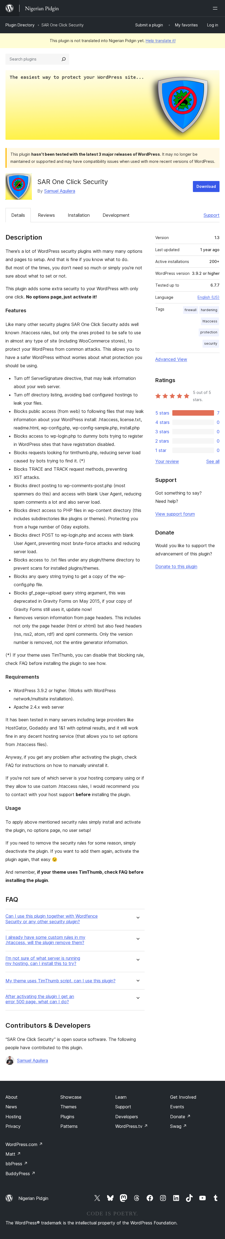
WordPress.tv (131, 1126)
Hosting (13, 1116)
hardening (209, 310)
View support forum (175, 514)
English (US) (209, 297)
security (210, 343)
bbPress (16, 1163)
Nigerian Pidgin (33, 1198)
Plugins (67, 1116)
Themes (68, 1106)
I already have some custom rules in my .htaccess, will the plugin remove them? (45, 940)
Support (212, 215)
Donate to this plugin (176, 566)
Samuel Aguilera (59, 191)
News (11, 1106)
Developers (126, 1116)
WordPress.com (24, 1144)
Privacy (13, 1126)
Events (177, 1106)
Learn (120, 1097)
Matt (13, 1154)
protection (208, 332)
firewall (190, 310)
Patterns (69, 1126)
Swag (178, 1126)
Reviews (46, 215)
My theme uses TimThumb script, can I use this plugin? (60, 980)
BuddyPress (20, 1173)
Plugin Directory (20, 25)
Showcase (70, 1097)
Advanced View (171, 359)
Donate (180, 1116)
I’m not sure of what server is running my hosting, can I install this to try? (42, 961)
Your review (167, 461)
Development (116, 215)
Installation (79, 215)
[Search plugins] (63, 59)
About (11, 1097)
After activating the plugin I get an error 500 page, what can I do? (39, 999)
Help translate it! (161, 40)
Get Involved (183, 1097)
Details (18, 215)
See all (213, 461)
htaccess (210, 321)
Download (206, 186)
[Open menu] (216, 8)
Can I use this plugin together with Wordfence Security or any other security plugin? (51, 919)
